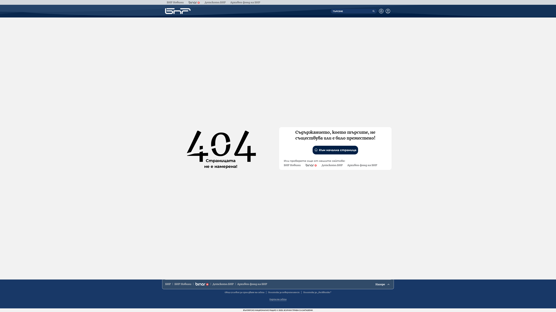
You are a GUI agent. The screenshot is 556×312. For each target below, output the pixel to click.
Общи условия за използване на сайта (244, 292)
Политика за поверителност (284, 292)
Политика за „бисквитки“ (317, 292)
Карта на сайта (278, 299)
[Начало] (178, 11)
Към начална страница (337, 150)
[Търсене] (373, 11)
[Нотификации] (381, 11)
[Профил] (387, 11)
